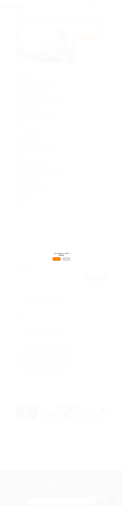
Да (56, 259)
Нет (66, 259)
